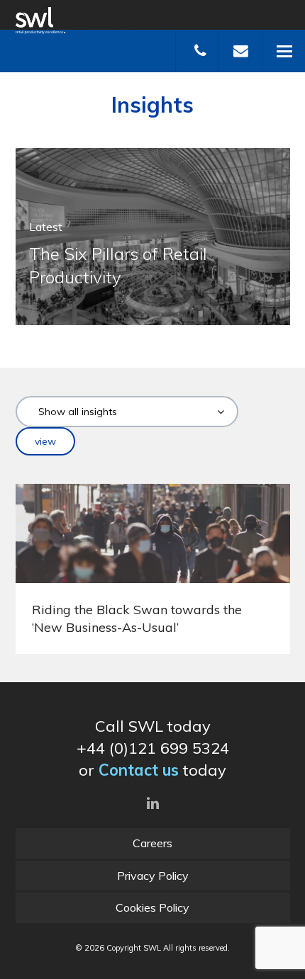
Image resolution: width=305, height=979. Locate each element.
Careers (152, 843)
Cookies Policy (152, 907)
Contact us (139, 770)
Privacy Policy (153, 875)
